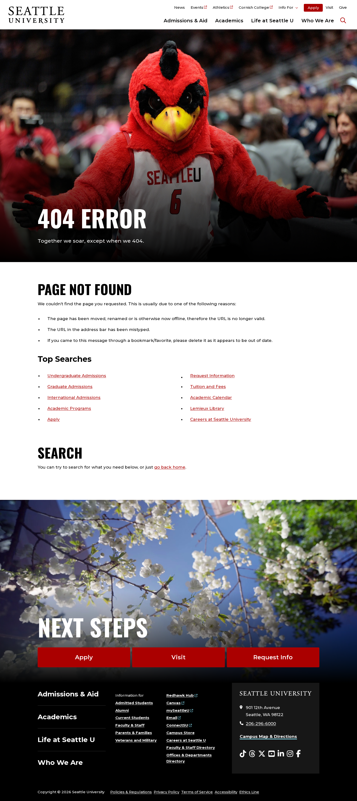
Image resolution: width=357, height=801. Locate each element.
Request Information (212, 375)
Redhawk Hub (180, 695)
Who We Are (317, 21)
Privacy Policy (166, 792)
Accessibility (226, 792)
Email (171, 717)
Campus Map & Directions (268, 736)
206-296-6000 (261, 723)
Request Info (273, 657)
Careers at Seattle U (186, 740)
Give (343, 7)
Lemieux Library (207, 408)
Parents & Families (133, 732)
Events (197, 7)
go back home (169, 467)
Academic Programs (69, 408)
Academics (229, 21)
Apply (313, 7)
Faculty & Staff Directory (190, 747)
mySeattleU (177, 710)
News (179, 7)
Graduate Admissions (70, 386)
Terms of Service (197, 792)
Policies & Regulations (131, 792)
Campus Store (180, 732)
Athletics (221, 7)
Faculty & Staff (129, 725)
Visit (329, 7)
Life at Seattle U (272, 21)
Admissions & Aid (185, 21)
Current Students (132, 717)
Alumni (122, 710)
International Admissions (74, 397)
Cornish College (254, 7)
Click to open (288, 8)
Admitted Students (134, 703)
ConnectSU (177, 725)
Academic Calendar (211, 397)
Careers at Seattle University (220, 419)
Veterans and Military (136, 740)
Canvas (173, 703)
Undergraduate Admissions (76, 375)
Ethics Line (249, 792)
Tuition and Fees (208, 386)
